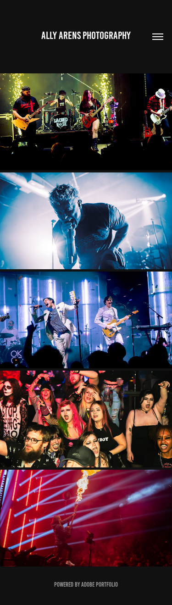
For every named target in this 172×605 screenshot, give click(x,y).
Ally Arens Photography (86, 35)
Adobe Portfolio (99, 584)
